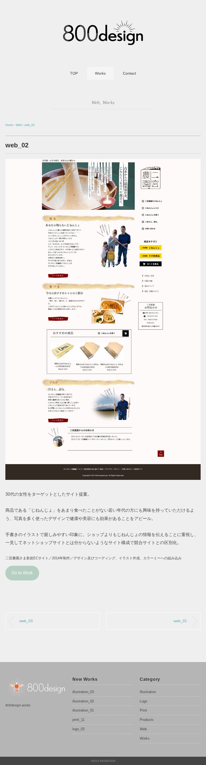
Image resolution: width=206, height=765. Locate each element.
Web (95, 102)
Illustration (148, 692)
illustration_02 (83, 701)
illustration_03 (83, 692)
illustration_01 (83, 710)
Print (143, 710)
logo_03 (78, 729)
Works (100, 73)
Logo (143, 701)
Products (147, 720)
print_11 (78, 720)
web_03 (26, 621)
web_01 (180, 621)
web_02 (29, 125)
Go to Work (22, 573)
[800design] (103, 22)
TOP (74, 73)
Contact (129, 73)
